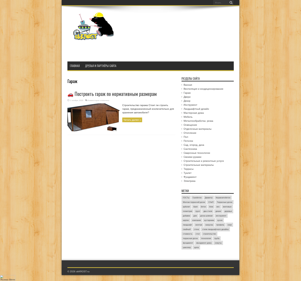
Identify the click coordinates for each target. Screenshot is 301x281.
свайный (187, 229)
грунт (197, 211)
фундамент (188, 243)
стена (196, 229)
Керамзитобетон (223, 198)
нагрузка (209, 225)
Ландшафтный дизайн (196, 108)
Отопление (190, 132)
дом (195, 216)
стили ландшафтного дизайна (215, 229)
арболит (186, 207)
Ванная (188, 84)
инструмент (221, 216)
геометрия (187, 211)
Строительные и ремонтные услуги (204, 160)
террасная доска (190, 238)
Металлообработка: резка (198, 120)
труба (216, 238)
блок (211, 207)
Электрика (189, 180)
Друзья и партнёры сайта (100, 66)
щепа (196, 247)
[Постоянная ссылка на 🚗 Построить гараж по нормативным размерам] (93, 130)
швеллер (187, 247)
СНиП (211, 202)
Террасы (189, 168)
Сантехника (190, 148)
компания (196, 220)
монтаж (198, 225)
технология (206, 238)
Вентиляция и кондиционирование (203, 88)
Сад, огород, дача (194, 144)
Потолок (188, 140)
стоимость (187, 234)
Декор (187, 100)
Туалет (187, 172)
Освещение (190, 124)
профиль (220, 225)
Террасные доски (224, 202)
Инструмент (190, 104)
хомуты (218, 243)
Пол (186, 136)
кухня (219, 220)
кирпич (186, 220)
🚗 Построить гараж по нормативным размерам (112, 93)
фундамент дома (203, 243)
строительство (209, 234)
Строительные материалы (199, 164)
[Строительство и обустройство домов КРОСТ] (93, 37)
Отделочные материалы (197, 128)
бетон (203, 207)
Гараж (187, 92)
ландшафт (187, 225)
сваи (229, 225)
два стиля (207, 211)
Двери (187, 96)
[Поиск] (231, 2)
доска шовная (206, 216)
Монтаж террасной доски (194, 202)
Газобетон (197, 198)
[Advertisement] (170, 49)
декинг (218, 211)
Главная (75, 66)
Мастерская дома (194, 112)
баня (195, 207)
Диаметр (209, 198)
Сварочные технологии (197, 152)
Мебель (188, 116)
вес (218, 207)
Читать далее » (132, 119)
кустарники (209, 220)
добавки (186, 216)
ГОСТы (186, 198)
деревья (228, 211)
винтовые (227, 207)
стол (198, 234)
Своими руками (192, 156)
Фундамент (190, 176)
